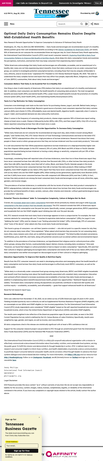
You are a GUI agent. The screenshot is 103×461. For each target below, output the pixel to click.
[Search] (81, 24)
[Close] (39, 417)
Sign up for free (21, 450)
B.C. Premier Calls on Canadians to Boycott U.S (30, 3)
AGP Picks (6, 3)
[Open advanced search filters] (86, 24)
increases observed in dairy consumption (30, 203)
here (28, 290)
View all (98, 3)
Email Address (11, 442)
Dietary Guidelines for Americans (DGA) (73, 50)
